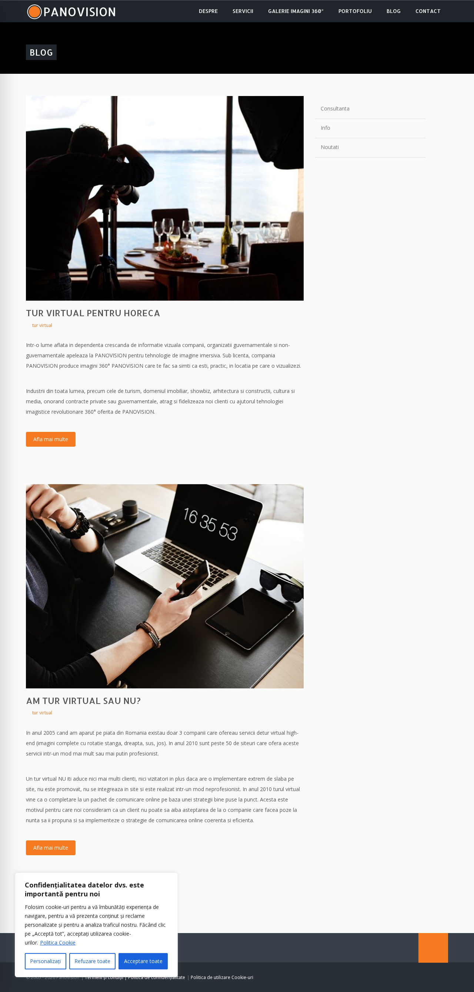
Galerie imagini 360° (296, 11)
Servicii (243, 11)
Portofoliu (355, 11)
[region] (96, 925)
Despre (208, 11)
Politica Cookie (58, 942)
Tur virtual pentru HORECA (93, 312)
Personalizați (45, 961)
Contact (428, 11)
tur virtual (42, 325)
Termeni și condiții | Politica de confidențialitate (135, 977)
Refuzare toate (92, 961)
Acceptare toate (143, 961)
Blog (394, 11)
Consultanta (335, 108)
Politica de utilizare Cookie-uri (222, 977)
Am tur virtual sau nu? (83, 700)
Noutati (330, 147)
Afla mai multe (50, 439)
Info (325, 127)
